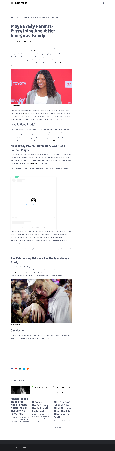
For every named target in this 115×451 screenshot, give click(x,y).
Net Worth (83, 3)
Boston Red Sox (35, 163)
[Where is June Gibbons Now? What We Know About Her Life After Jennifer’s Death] (62, 392)
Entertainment (36, 3)
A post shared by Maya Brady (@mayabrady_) (33, 227)
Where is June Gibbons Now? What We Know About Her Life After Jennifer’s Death (62, 409)
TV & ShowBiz (72, 3)
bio (31, 234)
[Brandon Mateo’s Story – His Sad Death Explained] (41, 392)
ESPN (53, 141)
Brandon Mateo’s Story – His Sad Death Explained (41, 406)
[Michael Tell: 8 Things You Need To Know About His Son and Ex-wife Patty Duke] (20, 390)
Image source (15, 105)
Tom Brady (52, 60)
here (16, 252)
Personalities (60, 3)
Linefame (21, 3)
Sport (19, 41)
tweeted (25, 113)
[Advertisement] (41, 353)
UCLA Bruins (38, 51)
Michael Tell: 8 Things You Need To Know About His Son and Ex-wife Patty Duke (19, 406)
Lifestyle (49, 3)
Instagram (18, 273)
